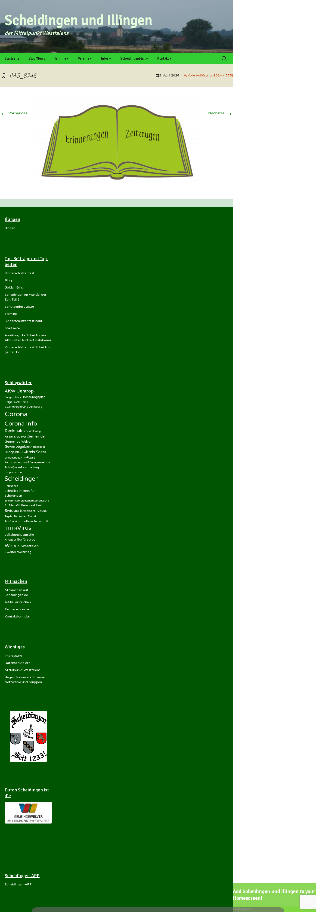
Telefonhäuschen (15, 521)
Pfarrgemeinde (38, 462)
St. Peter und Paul (29, 505)
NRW (23, 457)
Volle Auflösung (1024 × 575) (210, 75)
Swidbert (13, 510)
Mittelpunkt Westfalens (22, 670)
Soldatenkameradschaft (19, 500)
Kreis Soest (36, 452)
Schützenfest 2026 (19, 307)
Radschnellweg (30, 467)
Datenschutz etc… (19, 663)
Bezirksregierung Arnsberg (23, 407)
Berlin (24, 402)
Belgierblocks (13, 402)
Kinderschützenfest (19, 273)
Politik (8, 467)
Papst (31, 457)
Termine (11, 314)
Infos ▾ (106, 58)
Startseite (12, 58)
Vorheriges (14, 113)
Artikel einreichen (18, 602)
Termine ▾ (61, 58)
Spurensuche (41, 500)
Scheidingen (22, 478)
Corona (16, 414)
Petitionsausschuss (16, 462)
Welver (13, 546)
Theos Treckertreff (37, 521)
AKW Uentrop (19, 391)
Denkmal (13, 431)
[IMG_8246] (116, 142)
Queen (16, 467)
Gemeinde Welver (18, 442)
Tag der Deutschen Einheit (21, 516)
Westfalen (30, 546)
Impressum (13, 656)
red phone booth (14, 472)
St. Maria (11, 505)
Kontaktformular (17, 616)
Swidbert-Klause (34, 511)
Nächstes (220, 113)
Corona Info (21, 423)
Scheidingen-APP (18, 884)
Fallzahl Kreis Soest (16, 436)
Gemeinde (36, 436)
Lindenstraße (12, 457)
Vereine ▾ (85, 58)
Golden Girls (14, 287)
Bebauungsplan (34, 397)
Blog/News (37, 58)
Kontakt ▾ (164, 58)
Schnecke (11, 486)
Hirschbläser (38, 446)
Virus (24, 527)
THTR (11, 528)
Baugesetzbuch (14, 397)
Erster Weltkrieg (31, 431)
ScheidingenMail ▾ (134, 58)
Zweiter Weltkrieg (18, 552)
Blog (8, 280)
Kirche (21, 452)
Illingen (10, 228)
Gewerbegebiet (18, 446)
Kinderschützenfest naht (23, 321)
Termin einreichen (18, 609)
